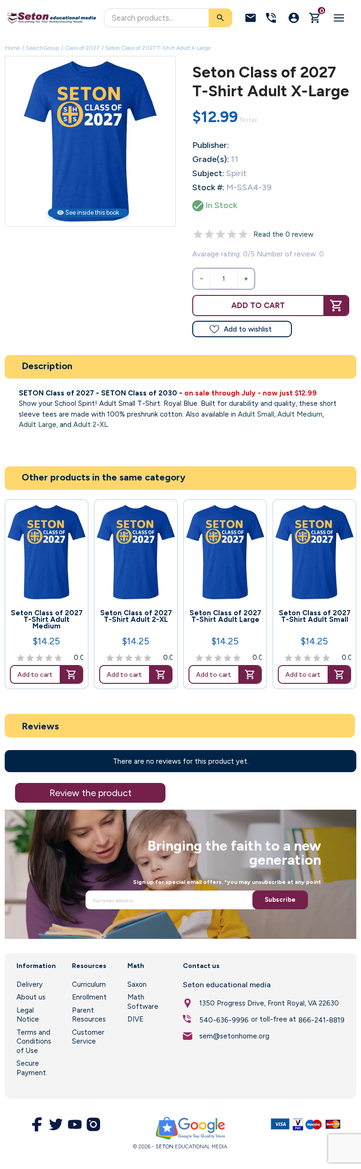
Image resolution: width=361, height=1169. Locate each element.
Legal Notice (27, 1015)
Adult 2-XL (90, 424)
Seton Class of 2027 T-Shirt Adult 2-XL (136, 616)
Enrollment (89, 997)
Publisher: (210, 145)
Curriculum (89, 984)
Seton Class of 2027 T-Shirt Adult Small (315, 616)
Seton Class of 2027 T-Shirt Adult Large (225, 616)
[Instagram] (93, 1124)
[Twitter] (56, 1124)
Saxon (137, 984)
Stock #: (208, 187)
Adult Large (37, 424)
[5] (243, 234)
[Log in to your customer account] (294, 18)
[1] (198, 234)
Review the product (90, 792)
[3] (220, 234)
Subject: (208, 173)
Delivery (29, 984)
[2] (209, 234)
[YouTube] (75, 1124)
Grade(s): (210, 159)
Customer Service (88, 1037)
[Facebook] (37, 1124)
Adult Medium (299, 414)
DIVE (135, 1019)
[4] (231, 234)
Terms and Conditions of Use (33, 1041)
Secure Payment (31, 1068)
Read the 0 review (283, 234)
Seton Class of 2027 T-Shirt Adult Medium (47, 619)
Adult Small (256, 414)
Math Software (142, 1002)
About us (31, 997)
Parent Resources (89, 1015)
